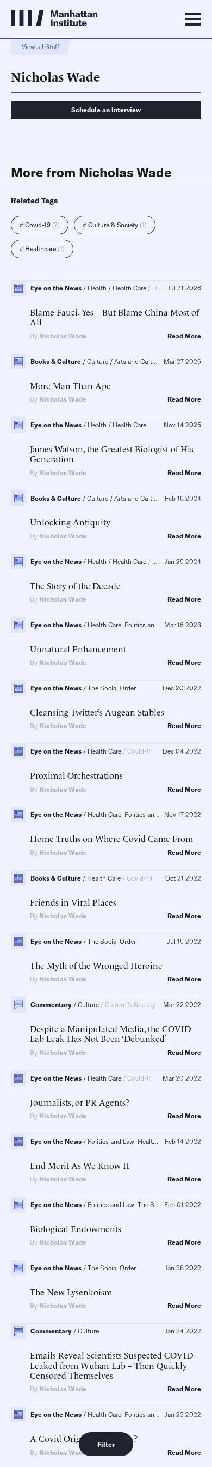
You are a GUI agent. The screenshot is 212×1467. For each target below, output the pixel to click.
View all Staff (40, 47)
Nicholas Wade (62, 336)
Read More (184, 336)
